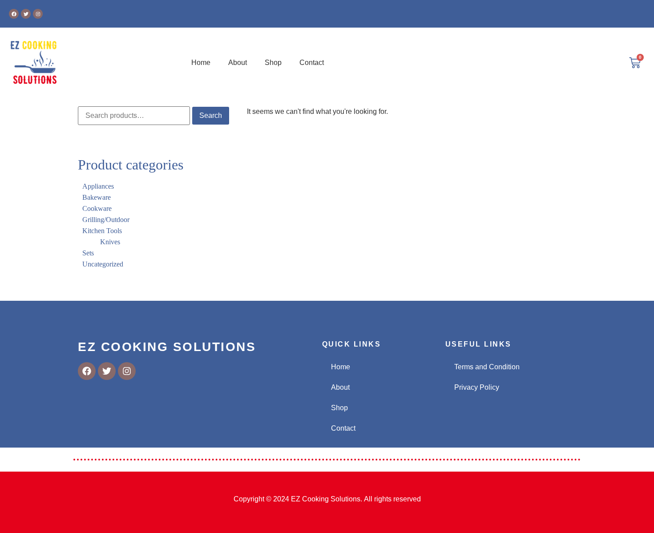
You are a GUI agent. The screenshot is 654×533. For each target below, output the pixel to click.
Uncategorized (102, 264)
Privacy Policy (476, 387)
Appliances (98, 186)
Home (200, 62)
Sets (88, 253)
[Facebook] (14, 14)
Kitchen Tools (102, 230)
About (237, 62)
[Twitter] (26, 14)
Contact (311, 62)
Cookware (97, 208)
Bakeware (96, 197)
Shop (273, 62)
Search (210, 115)
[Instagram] (38, 14)
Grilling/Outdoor (105, 219)
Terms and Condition (487, 367)
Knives (110, 242)
